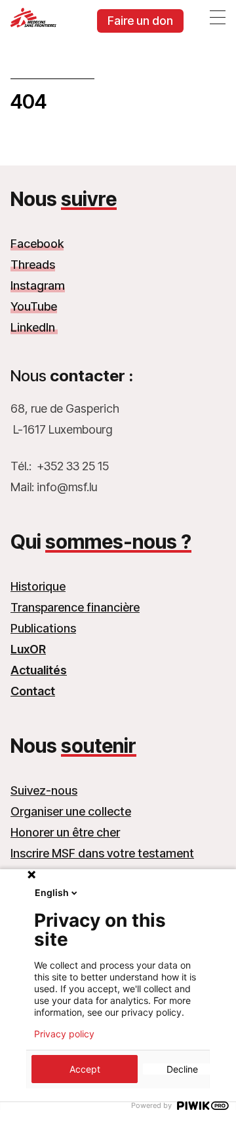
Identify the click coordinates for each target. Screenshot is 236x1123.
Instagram (37, 285)
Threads (32, 264)
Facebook (37, 244)
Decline (182, 1069)
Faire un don (140, 20)
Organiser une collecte (70, 811)
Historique (38, 586)
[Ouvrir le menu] (218, 17)
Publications (43, 628)
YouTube (33, 306)
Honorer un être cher (65, 832)
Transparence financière (75, 607)
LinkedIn (34, 327)
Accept (84, 1069)
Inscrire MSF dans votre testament (102, 853)
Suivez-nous (43, 790)
